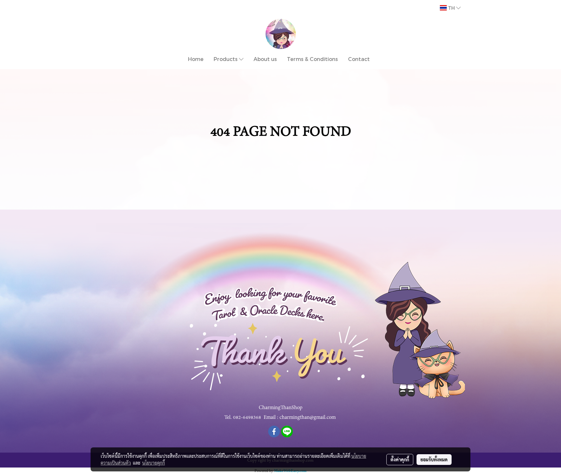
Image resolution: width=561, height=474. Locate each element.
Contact (359, 59)
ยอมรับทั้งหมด (434, 459)
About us (265, 59)
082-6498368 (247, 417)
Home (196, 59)
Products (226, 59)
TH (451, 8)
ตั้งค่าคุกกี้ (400, 459)
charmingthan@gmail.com (308, 417)
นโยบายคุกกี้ (153, 463)
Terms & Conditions (312, 59)
